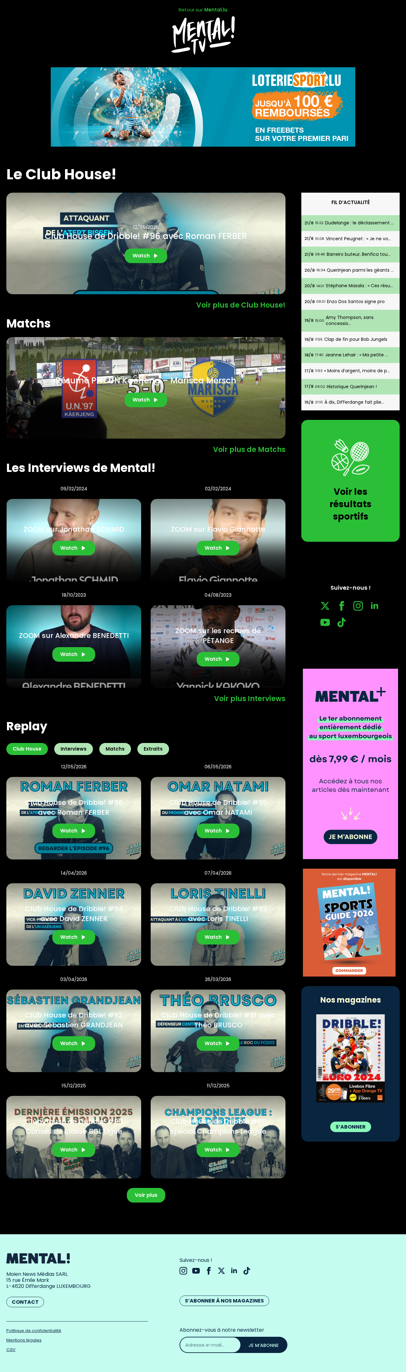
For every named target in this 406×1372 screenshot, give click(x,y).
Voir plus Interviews (249, 699)
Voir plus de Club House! (240, 305)
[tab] (27, 749)
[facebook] (341, 606)
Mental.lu (215, 9)
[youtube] (325, 622)
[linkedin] (374, 606)
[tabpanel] (145, 970)
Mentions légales (24, 1340)
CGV (11, 1349)
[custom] (341, 622)
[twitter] (325, 606)
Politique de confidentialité (33, 1330)
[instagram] (358, 606)
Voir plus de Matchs (249, 449)
